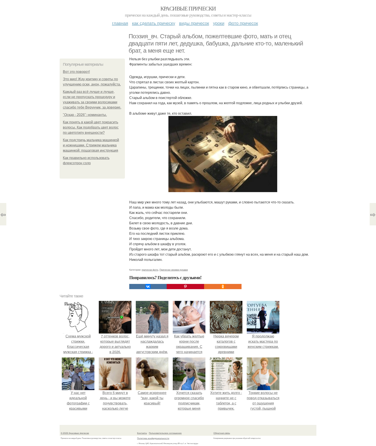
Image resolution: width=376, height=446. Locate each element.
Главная (120, 23)
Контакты (142, 432)
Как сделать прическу (153, 23)
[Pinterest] (185, 286)
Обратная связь (221, 432)
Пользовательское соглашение (165, 432)
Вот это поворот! (76, 72)
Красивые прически (188, 8)
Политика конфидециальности (153, 438)
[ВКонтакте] (148, 286)
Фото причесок (243, 23)
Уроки (218, 23)
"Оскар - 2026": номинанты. (85, 115)
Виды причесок (194, 23)
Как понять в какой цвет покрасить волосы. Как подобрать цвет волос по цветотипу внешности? (91, 127)
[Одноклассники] (223, 286)
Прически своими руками (173, 269)
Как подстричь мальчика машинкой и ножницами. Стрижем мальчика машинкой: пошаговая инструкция (91, 145)
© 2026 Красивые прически (75, 432)
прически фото (150, 269)
